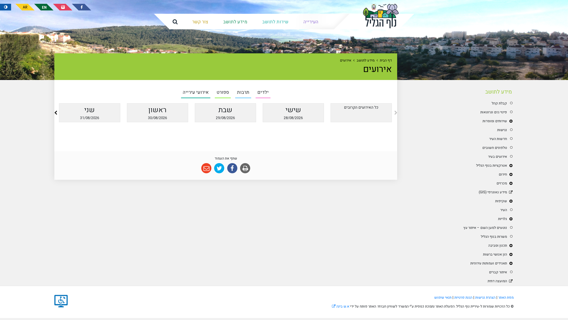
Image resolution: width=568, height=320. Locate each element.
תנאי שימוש (443, 297)
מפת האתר (506, 297)
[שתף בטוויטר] (219, 168)
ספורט (223, 92)
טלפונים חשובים (494, 147)
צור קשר (200, 21)
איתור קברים (498, 272)
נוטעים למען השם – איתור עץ (485, 227)
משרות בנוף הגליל (494, 236)
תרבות (243, 92)
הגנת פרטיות (463, 297)
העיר (503, 210)
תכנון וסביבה (497, 245)
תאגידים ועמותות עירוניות (488, 263)
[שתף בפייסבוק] (232, 168)
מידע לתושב (235, 21)
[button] (175, 21)
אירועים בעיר (497, 156)
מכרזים (502, 183)
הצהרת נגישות (485, 297)
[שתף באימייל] (206, 168)
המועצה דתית (497, 281)
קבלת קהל (499, 103)
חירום (503, 174)
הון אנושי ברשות (495, 254)
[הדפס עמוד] (245, 168)
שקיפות (501, 201)
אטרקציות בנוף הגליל (491, 165)
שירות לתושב (275, 21)
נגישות (502, 130)
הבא (55, 113)
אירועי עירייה (196, 92)
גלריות (502, 219)
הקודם (395, 113)
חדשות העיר (498, 139)
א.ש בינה (340, 306)
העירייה (311, 21)
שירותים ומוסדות (495, 121)
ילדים (263, 92)
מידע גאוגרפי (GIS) (493, 192)
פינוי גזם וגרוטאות (493, 112)
